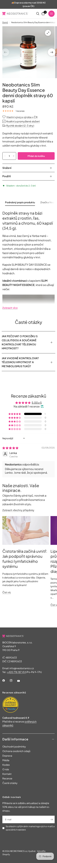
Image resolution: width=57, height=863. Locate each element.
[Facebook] (5, 680)
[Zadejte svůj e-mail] (51, 819)
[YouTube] (20, 680)
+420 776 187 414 (16, 671)
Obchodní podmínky (14, 746)
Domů (5, 22)
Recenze (7, 778)
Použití (6, 176)
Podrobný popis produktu (20, 202)
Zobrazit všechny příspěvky (18, 510)
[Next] (51, 52)
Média (5, 760)
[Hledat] (37, 13)
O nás (5, 769)
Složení (6, 167)
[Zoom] (48, 33)
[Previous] (5, 52)
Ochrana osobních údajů (16, 751)
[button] (15, 414)
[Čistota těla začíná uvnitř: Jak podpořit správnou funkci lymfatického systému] (25, 530)
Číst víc (6, 592)
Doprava (7, 755)
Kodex (6, 764)
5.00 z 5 (37, 402)
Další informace (15, 739)
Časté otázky (9, 782)
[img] (10, 448)
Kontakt (7, 773)
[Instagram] (13, 680)
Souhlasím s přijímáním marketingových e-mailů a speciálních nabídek (30, 828)
